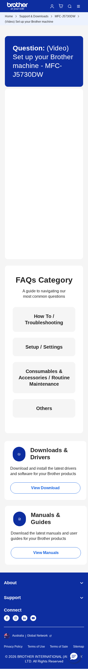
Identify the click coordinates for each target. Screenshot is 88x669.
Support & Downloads (33, 16)
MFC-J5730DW (65, 16)
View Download (45, 488)
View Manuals (46, 553)
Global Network (37, 635)
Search (69, 6)
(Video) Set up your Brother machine (29, 21)
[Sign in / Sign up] (52, 6)
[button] (74, 656)
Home (9, 16)
